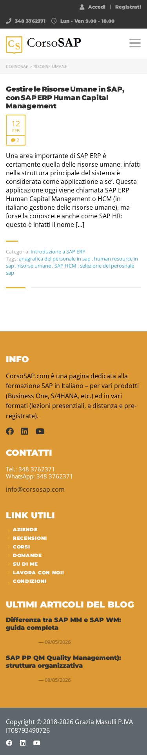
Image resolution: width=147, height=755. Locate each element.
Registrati (128, 7)
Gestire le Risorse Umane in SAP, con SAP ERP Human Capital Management (65, 97)
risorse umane (35, 265)
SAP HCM (66, 265)
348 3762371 (30, 21)
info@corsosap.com (35, 489)
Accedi (96, 6)
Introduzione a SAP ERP (58, 251)
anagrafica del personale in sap (55, 258)
